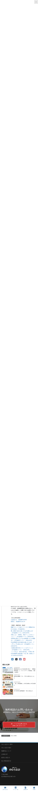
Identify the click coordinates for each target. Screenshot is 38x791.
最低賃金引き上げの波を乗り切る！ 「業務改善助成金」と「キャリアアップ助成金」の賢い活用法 (24, 670)
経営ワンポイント (9, 679)
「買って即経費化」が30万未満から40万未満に (25, 684)
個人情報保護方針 (6, 761)
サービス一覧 (15, 789)
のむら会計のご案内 (6, 744)
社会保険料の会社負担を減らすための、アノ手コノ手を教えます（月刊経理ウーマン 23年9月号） (23, 644)
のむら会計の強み (6, 747)
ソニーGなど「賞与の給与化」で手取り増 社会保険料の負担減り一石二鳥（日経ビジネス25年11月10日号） (23, 653)
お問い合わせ (5, 789)
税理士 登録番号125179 (18, 621)
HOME (34, 789)
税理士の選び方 (5, 757)
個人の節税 (14, 735)
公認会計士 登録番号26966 (19, 619)
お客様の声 (4, 754)
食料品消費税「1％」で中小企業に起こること (24, 677)
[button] (19, 725)
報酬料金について (6, 751)
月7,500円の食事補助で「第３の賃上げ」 (24, 691)
